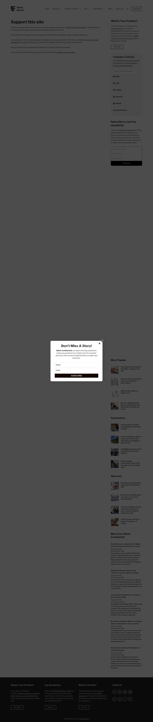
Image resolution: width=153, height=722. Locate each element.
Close (102, 340)
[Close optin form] (100, 344)
